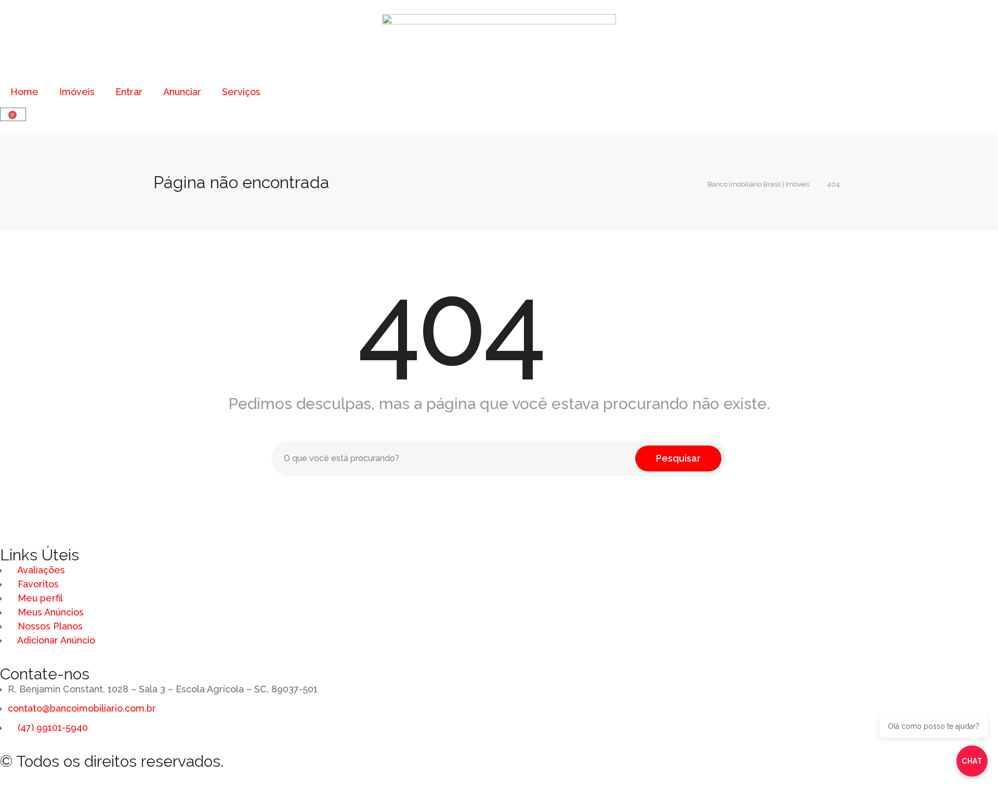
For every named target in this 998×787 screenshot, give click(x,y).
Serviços (241, 91)
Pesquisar (678, 458)
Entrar (128, 91)
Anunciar (182, 91)
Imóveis (77, 91)
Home (24, 91)
